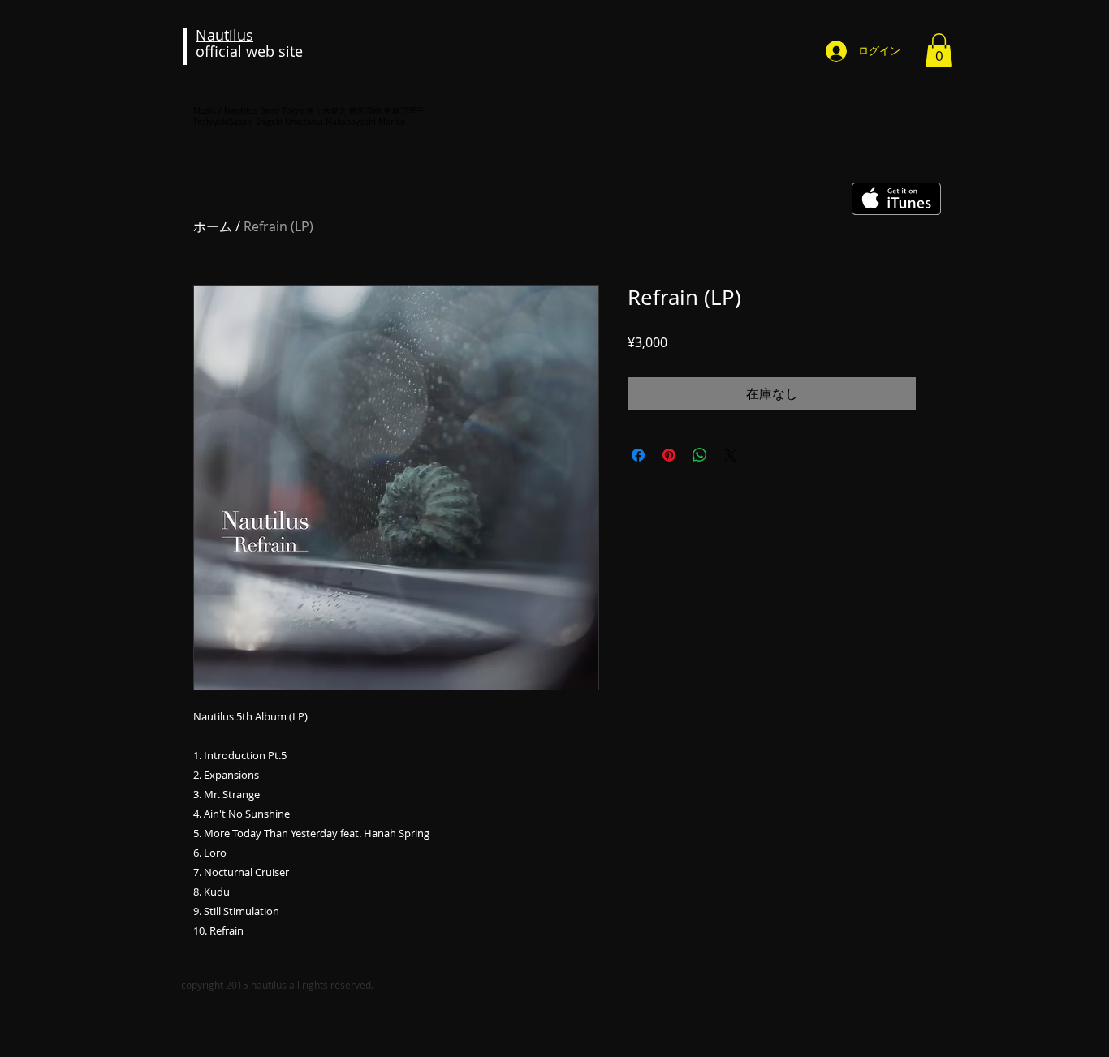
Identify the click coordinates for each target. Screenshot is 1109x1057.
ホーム (212, 226)
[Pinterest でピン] (669, 455)
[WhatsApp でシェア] (700, 455)
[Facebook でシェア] (638, 455)
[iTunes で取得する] (896, 199)
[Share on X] (730, 455)
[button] (939, 50)
